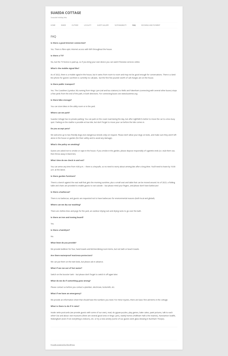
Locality (87, 25)
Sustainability (121, 25)
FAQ (134, 25)
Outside (75, 25)
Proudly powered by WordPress (63, 345)
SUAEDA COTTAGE (66, 12)
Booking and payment (150, 25)
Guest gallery (103, 25)
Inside (63, 25)
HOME (53, 25)
